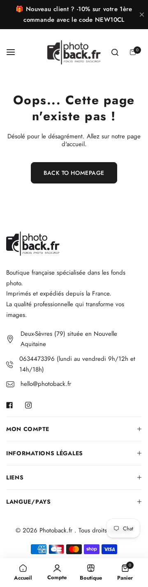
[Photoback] (74, 52)
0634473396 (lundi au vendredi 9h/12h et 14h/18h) (77, 364)
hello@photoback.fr (46, 383)
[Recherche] (115, 52)
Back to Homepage (74, 173)
